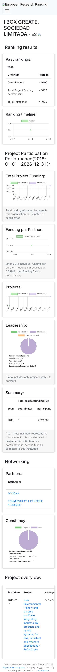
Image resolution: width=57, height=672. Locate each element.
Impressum (43, 670)
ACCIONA (13, 493)
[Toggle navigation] (7, 11)
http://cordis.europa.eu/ (14, 667)
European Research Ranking (26, 4)
